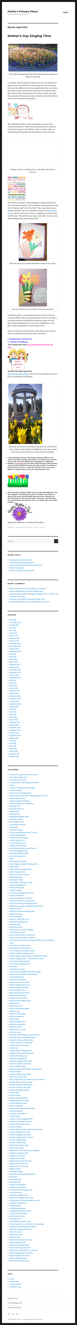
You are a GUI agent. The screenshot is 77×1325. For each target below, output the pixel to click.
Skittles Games (15, 1169)
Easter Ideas (14, 867)
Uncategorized (15, 1219)
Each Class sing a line (17, 856)
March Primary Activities (19, 987)
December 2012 (15, 696)
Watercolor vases (16, 1234)
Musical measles (15, 1027)
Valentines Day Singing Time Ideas (22, 1227)
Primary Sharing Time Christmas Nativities (26, 565)
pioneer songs (14, 1095)
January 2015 (14, 641)
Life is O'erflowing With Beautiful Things (25, 972)
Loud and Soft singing (17, 980)
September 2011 (15, 735)
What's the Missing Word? (19, 1245)
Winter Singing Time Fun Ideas (21, 1253)
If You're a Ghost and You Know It (21, 953)
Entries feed (14, 1281)
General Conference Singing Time (22, 901)
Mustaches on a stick (17, 1029)
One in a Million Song (17, 1066)
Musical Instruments (17, 1024)
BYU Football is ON (16, 822)
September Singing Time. (19, 1153)
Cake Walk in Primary (17, 824)
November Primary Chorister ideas (22, 1037)
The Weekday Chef (15, 1303)
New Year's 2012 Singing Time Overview (24, 1035)
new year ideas (15, 1032)
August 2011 (13, 738)
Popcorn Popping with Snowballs (22, 1108)
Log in (11, 1279)
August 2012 (13, 707)
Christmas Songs (15, 830)
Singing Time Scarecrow (18, 1164)
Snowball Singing (16, 1171)
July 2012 (12, 709)
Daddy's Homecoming (17, 846)
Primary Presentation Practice (20, 1121)
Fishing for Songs (16, 880)
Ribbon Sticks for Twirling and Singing (24, 1150)
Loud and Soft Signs (16, 977)
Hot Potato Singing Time (18, 922)
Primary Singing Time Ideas (20, 1135)
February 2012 (14, 722)
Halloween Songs (16, 914)
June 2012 (12, 712)
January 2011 (14, 756)
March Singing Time (17, 990)
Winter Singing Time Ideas (19, 1255)
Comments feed (15, 1284)
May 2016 (12, 620)
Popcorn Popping (16, 1106)
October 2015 (14, 625)
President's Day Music (17, 1114)
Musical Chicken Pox (17, 1022)
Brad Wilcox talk (15, 819)
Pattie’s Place (13, 1298)
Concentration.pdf (20, 463)
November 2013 (15, 672)
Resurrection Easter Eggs (19, 1145)
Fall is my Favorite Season (19, 874)
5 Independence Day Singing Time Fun (24, 782)
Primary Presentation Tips (19, 1124)
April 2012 (13, 717)
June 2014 (12, 657)
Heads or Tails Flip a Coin (19, 919)
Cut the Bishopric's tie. (18, 843)
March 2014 (13, 662)
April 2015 (13, 633)
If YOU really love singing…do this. (22, 951)
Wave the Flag (14, 1237)
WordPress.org (15, 1287)
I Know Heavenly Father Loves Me (22, 937)
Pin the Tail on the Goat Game (20, 1082)
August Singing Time (17, 798)
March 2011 (13, 751)
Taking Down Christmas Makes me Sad (24, 1200)
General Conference (17, 895)
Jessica (12, 591)
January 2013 (14, 693)
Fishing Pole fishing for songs (21, 882)
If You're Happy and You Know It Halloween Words (28, 956)
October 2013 (14, 675)
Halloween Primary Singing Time (30, 591)
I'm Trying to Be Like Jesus (19, 945)
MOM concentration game (24, 527)
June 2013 (12, 683)
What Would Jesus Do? (17, 1242)
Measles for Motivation (18, 998)
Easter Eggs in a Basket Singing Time (23, 864)
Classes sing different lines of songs (23, 832)
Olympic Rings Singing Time (20, 1050)
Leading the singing (17, 969)
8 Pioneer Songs (15, 790)
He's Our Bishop (15, 916)
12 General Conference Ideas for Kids (23, 775)
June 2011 (12, 743)
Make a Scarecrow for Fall (19, 982)
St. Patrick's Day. (15, 1192)
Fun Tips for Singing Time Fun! (21, 893)
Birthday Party (14, 814)
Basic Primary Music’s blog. (18, 374)
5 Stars (12, 785)
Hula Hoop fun (14, 924)
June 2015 (12, 630)
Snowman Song (15, 1179)
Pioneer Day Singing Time (19, 1090)
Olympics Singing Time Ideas (20, 1061)
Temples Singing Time (18, 1203)
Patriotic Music (15, 1072)
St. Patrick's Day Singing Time (20, 1190)
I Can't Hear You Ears (17, 932)
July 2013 (12, 680)
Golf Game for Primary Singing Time (23, 903)
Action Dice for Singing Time (20, 793)
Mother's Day (14, 1011)
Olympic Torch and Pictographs (21, 1053)
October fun (13, 1048)
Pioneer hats (14, 1093)
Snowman (13, 1177)
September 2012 (15, 704)
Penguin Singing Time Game (20, 1074)
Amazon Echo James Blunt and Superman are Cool (28, 796)
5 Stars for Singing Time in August (22, 788)
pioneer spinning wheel (18, 1098)
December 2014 (15, 643)
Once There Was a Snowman (20, 1064)
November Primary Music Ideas (21, 1040)
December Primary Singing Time (21, 563)
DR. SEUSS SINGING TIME (18, 853)
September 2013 (15, 678)
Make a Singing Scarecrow (19, 985)
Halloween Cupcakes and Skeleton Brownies (26, 906)
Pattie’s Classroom (14, 1307)
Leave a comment (39, 527)
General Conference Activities (20, 898)
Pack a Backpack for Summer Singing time (25, 1069)
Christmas (13, 827)
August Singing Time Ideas (19, 801)
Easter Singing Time (17, 872)
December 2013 (15, 670)
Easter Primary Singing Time (20, 869)
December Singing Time (18, 851)
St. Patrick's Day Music (18, 1187)
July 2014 (12, 654)
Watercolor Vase (15, 1232)
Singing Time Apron (17, 1156)
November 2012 (15, 699)
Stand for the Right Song (18, 1195)
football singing (15, 890)
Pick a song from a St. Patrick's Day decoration (27, 1079)
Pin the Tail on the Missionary (21, 1085)
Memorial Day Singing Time (20, 1001)
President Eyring (15, 1111)
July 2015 (12, 628)
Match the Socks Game (18, 995)
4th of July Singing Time (18, 777)
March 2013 (13, 688)
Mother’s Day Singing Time (29, 36)
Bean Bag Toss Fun (16, 809)
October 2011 (14, 733)
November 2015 (15, 622)
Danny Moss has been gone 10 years (23, 848)
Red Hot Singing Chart (17, 1140)
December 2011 (14, 728)
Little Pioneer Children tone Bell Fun (23, 974)
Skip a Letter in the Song (18, 1166)
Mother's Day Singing (17, 1014)
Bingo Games (14, 811)
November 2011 (15, 730)
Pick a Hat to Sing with (18, 1077)
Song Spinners (15, 1182)
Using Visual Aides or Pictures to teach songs (26, 1224)
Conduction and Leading (18, 838)
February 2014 (14, 664)
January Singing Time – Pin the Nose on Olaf (26, 959)
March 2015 (13, 636)
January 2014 (14, 667)
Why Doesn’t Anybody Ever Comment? (32, 589)
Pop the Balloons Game (18, 1103)
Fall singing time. (16, 877)
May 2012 (12, 714)
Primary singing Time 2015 (19, 1132)
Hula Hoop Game (15, 927)
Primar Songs (14, 1116)
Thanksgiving (14, 1206)
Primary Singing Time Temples (21, 1137)
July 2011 (12, 741)
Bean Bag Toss (14, 806)
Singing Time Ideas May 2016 (20, 560)
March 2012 (13, 720)
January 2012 (14, 725)
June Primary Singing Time (34, 599)
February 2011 (14, 754)
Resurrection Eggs (16, 1148)
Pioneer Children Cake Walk (20, 1087)
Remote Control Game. (17, 1142)
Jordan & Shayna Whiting (18, 594)
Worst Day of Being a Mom (19, 1261)
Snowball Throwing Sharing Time (22, 1174)
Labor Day (13, 966)
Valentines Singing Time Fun (20, 1229)
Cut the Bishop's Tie (17, 840)
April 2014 (13, 659)
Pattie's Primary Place (23, 11)
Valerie (12, 589)
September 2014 (15, 651)
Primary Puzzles (15, 1127)
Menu (65, 12)
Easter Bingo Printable (18, 861)
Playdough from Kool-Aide (19, 1100)
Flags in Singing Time (17, 885)
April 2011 (13, 749)
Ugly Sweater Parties (17, 1216)
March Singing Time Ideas (19, 993)
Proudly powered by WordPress (33, 1319)
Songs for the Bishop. (17, 1185)
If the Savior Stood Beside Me (20, 948)
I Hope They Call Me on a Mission (22, 935)
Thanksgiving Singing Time (20, 1211)
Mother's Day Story (16, 1016)
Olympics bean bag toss (18, 1056)
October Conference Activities (20, 1043)
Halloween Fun (15, 909)
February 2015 (14, 638)
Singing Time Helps (17, 1158)
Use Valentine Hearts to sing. (20, 1221)
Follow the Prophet (16, 568)
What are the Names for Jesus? (20, 1240)
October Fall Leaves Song (18, 1045)
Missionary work (16, 1006)
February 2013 (14, 691)
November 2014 (15, 646)
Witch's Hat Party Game (18, 1258)
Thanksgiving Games (17, 1208)
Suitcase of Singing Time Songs (21, 1198)
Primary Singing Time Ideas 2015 (21, 570)
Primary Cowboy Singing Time (21, 1119)
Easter (11, 859)
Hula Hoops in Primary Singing (21, 930)
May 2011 (12, 746)
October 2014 (14, 649)
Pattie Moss (13, 602)
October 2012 (14, 701)
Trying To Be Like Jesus (18, 1213)
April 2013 (13, 685)
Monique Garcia (15, 599)
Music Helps (14, 1019)
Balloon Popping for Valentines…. (22, 803)
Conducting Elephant (17, 835)
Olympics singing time (18, 1058)
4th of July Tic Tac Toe (17, 780)
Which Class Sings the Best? (20, 1248)
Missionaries (14, 1003)
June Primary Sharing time (19, 961)
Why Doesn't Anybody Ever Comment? (23, 1250)
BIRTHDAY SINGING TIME (19, 817)
